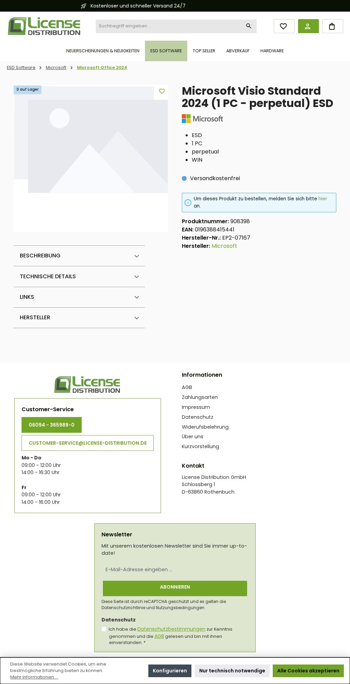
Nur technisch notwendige (232, 670)
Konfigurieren (170, 670)
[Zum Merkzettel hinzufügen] (162, 91)
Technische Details (48, 276)
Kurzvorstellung (200, 446)
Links (27, 297)
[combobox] (169, 26)
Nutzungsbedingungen (180, 608)
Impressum (196, 407)
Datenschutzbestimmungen (171, 629)
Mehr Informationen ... (34, 677)
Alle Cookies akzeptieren (308, 670)
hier (323, 199)
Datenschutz (197, 417)
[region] (91, 158)
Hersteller (35, 317)
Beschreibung (40, 255)
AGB (187, 387)
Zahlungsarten (200, 397)
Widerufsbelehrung (205, 427)
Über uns (192, 436)
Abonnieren (175, 587)
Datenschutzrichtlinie (123, 608)
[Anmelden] (308, 26)
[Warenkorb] (332, 26)
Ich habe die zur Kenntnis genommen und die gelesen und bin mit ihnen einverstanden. (170, 635)
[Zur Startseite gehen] (44, 26)
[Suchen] (249, 26)
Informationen (202, 375)
